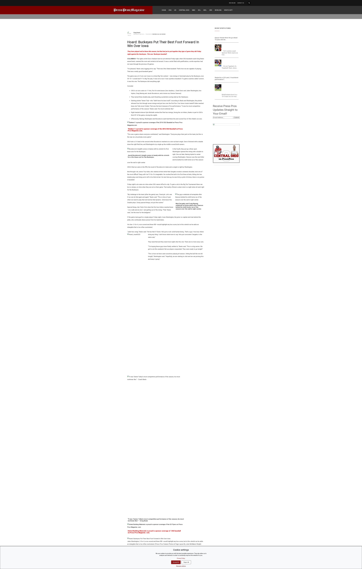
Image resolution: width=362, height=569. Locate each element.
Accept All (176, 562)
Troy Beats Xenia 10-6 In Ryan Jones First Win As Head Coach (230, 62)
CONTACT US (240, 3)
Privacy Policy (181, 558)
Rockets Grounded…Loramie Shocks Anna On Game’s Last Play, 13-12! (230, 46)
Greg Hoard (136, 32)
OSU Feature (162, 34)
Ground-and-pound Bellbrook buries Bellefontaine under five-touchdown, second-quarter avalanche (230, 88)
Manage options (181, 566)
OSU (158, 34)
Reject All (186, 562)
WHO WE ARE (232, 3)
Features (154, 34)
